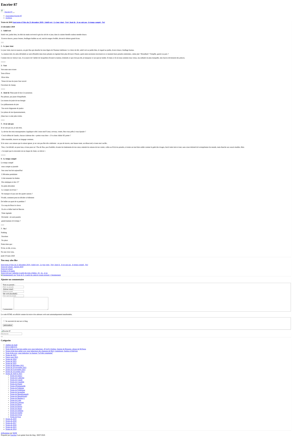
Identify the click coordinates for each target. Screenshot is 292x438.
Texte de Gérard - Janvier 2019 (12, 267)
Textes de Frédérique (17, 390)
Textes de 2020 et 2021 (13, 374)
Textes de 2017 (10, 423)
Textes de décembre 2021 (14, 365)
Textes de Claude (16, 380)
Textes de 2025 (10, 355)
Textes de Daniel (16, 384)
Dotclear (13, 435)
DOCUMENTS (11, 347)
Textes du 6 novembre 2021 (15, 370)
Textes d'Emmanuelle (17, 386)
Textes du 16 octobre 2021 (15, 372)
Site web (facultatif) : (10, 294)
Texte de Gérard (7, 269)
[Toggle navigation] (14, 12)
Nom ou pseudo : (9, 285)
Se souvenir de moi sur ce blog (16, 321)
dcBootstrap (5, 433)
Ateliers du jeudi (11, 345)
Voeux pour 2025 (11, 357)
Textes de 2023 (10, 361)
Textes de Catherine (17, 378)
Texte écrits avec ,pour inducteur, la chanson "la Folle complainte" (29, 353)
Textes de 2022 (10, 363)
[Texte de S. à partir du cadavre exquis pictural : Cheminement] (8, 275)
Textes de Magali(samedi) (19, 394)
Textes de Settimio (16, 411)
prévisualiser (8, 325)
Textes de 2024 (10, 359)
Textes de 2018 (10, 421)
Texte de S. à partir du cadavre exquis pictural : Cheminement (38, 275)
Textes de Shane (16, 409)
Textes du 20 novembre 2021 (15, 367)
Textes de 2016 (10, 425)
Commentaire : (8, 309)
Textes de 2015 (10, 427)
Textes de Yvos (15, 417)
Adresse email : (8, 289)
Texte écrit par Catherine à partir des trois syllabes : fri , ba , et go (24, 273)
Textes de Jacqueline (17, 392)
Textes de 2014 (10, 429)
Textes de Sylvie (16, 415)
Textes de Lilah (15, 400)
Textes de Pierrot (16, 407)
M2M (15, 433)
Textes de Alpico (16, 376)
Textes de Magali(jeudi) (18, 396)
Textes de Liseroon (17, 402)
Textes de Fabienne (17, 388)
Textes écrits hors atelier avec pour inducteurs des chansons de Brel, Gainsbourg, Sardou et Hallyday (41, 351)
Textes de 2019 (10, 419)
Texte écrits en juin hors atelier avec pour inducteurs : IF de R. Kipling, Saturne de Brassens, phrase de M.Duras (45, 349)
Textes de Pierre (16, 404)
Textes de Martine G (17, 398)
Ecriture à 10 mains (8, 271)
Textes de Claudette (17, 382)
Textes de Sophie (16, 413)
